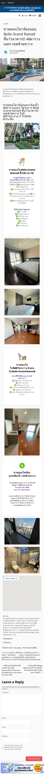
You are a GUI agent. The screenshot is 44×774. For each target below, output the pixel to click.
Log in (26, 15)
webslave (21, 51)
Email (4, 727)
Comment (6, 692)
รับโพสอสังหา (8, 639)
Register (34, 15)
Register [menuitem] (11, 3)
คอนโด (6, 24)
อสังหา (4, 655)
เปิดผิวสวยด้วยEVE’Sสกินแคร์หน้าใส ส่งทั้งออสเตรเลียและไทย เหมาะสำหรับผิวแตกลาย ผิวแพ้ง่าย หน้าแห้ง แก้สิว (12, 670)
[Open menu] (39, 15)
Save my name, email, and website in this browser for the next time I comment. (13, 747)
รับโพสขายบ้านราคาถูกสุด (11, 648)
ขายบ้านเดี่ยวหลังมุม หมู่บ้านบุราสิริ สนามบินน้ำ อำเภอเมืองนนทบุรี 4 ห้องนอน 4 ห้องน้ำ (32, 669)
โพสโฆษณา (12, 655)
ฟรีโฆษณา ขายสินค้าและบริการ (27, 652)
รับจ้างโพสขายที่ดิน (30, 648)
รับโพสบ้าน (7, 642)
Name (4, 718)
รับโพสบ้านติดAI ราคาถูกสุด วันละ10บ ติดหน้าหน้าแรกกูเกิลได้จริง (25, 9)
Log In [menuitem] (3, 3)
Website (5, 736)
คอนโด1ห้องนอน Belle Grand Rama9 (26, 659)
